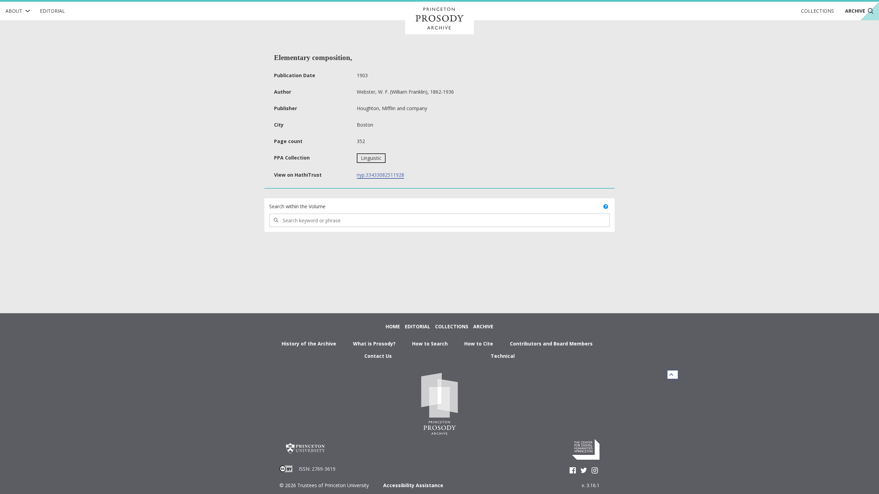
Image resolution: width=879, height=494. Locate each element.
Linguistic (371, 158)
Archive (483, 326)
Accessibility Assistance (413, 485)
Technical (503, 356)
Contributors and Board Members (551, 343)
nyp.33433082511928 (380, 175)
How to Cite (478, 343)
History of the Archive (309, 343)
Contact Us (378, 356)
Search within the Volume (297, 206)
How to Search (430, 343)
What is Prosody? (374, 343)
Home (393, 326)
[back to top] (672, 374)
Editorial (52, 11)
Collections (817, 11)
